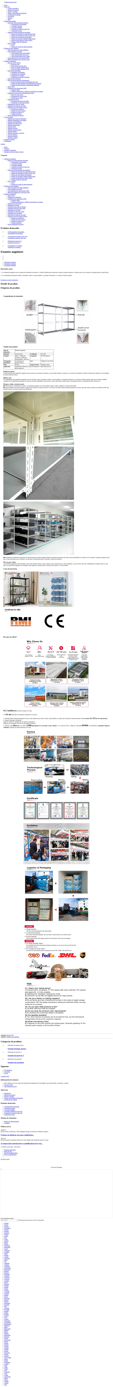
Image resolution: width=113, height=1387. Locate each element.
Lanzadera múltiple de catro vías (13, 1111)
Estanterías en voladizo (17, 75)
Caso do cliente (8, 117)
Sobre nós (7, 7)
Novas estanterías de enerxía (16, 115)
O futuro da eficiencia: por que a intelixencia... (17, 1135)
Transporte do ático (16, 31)
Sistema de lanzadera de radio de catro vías (23, 35)
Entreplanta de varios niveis (19, 96)
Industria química (12, 138)
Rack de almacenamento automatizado (18, 80)
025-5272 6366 (8, 1085)
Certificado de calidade (14, 15)
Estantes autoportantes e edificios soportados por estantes (27, 91)
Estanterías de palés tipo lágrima (20, 102)
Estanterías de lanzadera (18, 72)
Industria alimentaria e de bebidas (17, 120)
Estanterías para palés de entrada (20, 77)
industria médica (12, 131)
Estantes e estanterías (10, 61)
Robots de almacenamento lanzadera (18, 23)
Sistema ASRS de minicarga (19, 42)
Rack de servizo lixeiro (14, 62)
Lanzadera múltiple (16, 27)
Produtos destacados (10, 1150)
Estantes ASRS (15, 90)
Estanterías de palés (13, 99)
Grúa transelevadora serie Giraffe (20, 56)
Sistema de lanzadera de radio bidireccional (23, 34)
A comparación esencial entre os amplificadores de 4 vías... (22, 1143)
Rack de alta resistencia (14, 78)
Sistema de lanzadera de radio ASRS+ (21, 40)
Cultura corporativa (13, 8)
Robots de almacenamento (11, 1121)
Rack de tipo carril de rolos (18, 66)
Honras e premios (13, 11)
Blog (9, 19)
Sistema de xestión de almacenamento (21, 47)
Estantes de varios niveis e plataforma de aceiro (21, 93)
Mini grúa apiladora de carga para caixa (19, 59)
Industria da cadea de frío (15, 123)
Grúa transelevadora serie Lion (19, 54)
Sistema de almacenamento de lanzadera (19, 32)
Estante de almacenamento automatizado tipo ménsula (26, 83)
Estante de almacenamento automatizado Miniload (25, 85)
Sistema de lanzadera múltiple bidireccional (23, 39)
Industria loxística (13, 136)
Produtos (6, 148)
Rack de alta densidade (14, 70)
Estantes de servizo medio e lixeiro (17, 107)
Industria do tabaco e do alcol (16, 133)
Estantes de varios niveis (14, 203)
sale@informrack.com (10, 1086)
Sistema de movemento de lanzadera (21, 37)
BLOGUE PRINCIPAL (11, 1153)
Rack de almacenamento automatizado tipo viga (24, 82)
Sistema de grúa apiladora (11, 48)
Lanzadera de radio (16, 26)
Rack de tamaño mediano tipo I (20, 67)
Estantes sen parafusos (17, 109)
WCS (12, 45)
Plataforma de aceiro (17, 98)
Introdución (7, 1093)
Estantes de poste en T (17, 112)
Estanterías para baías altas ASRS (17, 88)
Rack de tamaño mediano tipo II (20, 69)
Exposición (11, 16)
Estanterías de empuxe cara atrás (17, 106)
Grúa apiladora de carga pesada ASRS (18, 58)
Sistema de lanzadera (10, 21)
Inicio (5, 5)
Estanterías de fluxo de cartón (16, 104)
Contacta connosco (9, 139)
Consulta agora (5, 1076)
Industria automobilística (14, 122)
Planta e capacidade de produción (17, 13)
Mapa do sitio (8, 1151)
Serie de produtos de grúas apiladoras (18, 50)
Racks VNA (11, 86)
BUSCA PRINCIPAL (10, 1154)
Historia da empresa (13, 10)
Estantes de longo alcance (18, 110)
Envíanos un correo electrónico (9, 280)
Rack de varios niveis (17, 94)
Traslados (7, 1123)
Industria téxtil (12, 126)
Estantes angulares (16, 114)
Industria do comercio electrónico (17, 118)
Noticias (10, 18)
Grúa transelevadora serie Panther (20, 53)
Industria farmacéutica (14, 125)
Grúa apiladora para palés (15, 51)
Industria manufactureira (14, 130)
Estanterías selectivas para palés (20, 101)
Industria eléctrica (13, 128)
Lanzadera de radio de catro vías (20, 29)
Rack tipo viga (15, 64)
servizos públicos (12, 134)
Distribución (7, 141)
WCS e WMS (12, 43)
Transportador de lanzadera (18, 24)
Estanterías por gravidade (18, 74)
